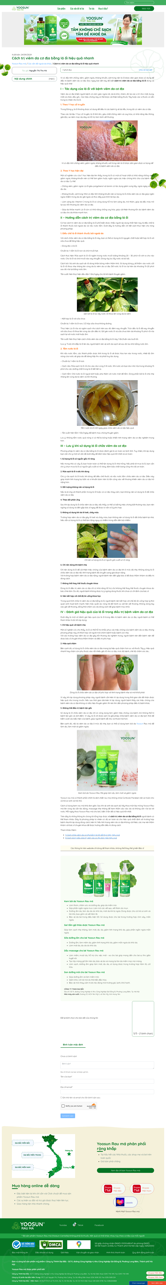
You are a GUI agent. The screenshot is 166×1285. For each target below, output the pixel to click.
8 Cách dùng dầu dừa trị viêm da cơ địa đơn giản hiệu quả (91, 838)
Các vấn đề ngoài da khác (39, 63)
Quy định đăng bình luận (143, 1252)
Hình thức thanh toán (115, 1252)
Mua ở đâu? (103, 8)
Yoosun (140, 723)
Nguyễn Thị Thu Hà (38, 70)
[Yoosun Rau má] (20, 8)
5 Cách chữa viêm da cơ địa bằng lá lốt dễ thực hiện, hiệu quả (92, 835)
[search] (152, 2)
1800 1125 (144, 8)
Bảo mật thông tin (20, 1252)
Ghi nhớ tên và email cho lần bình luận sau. (81, 1097)
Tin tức (91, 8)
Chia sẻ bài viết (145, 70)
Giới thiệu (65, 1252)
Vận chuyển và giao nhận (87, 1252)
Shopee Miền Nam (155, 1277)
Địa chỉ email (67, 1087)
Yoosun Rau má (19, 63)
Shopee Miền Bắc (155, 1273)
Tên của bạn (66, 1076)
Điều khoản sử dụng (44, 1252)
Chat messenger (138, 1283)
